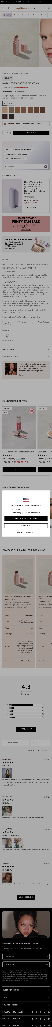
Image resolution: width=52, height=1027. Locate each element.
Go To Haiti (25, 526)
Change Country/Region (26, 532)
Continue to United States (26, 518)
